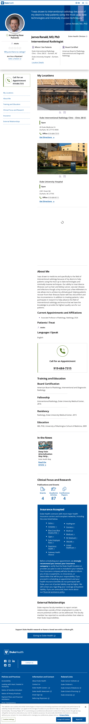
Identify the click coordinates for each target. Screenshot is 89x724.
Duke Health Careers (40, 688)
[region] (44, 713)
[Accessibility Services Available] (60, 112)
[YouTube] (10, 665)
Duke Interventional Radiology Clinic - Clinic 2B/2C (63, 117)
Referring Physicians (39, 698)
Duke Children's (67, 684)
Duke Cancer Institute (69, 681)
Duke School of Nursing (69, 691)
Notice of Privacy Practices (11, 693)
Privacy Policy (64, 715)
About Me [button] (7, 98)
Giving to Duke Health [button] (43, 635)
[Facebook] (5, 661)
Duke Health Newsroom (40, 691)
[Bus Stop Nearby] (64, 112)
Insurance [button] (7, 116)
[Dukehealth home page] (11, 3)
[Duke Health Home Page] (14, 652)
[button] (78, 3)
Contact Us (29, 663)
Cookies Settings (8, 719)
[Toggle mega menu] (83, 2)
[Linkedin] (14, 661)
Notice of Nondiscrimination (12, 690)
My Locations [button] (8, 93)
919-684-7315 (63, 368)
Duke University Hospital (51, 181)
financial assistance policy (53, 592)
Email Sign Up (37, 695)
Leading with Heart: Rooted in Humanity (12, 685)
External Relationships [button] (11, 121)
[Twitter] (5, 665)
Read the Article (42, 463)
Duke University (66, 695)
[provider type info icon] (86, 36)
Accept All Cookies (63, 719)
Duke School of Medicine (70, 688)
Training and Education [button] (11, 104)
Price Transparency (9, 703)
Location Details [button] (38, 62)
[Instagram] (10, 661)
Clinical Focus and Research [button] (13, 110)
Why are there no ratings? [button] (14, 52)
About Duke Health (39, 681)
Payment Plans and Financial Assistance (12, 698)
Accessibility (6, 681)
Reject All (79, 719)
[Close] (85, 707)
